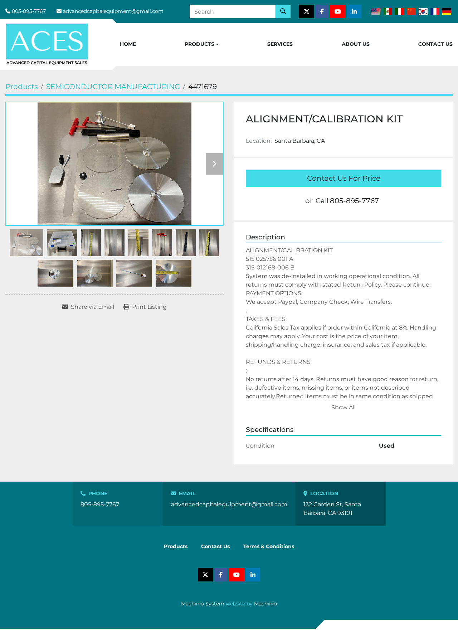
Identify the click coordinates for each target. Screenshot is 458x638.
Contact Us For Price (343, 178)
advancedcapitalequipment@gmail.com (113, 11)
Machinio (265, 603)
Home (128, 44)
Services (280, 44)
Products (199, 44)
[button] (202, 44)
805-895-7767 (29, 11)
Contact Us (435, 44)
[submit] (283, 11)
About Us (356, 44)
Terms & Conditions (268, 546)
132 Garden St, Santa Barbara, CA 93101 (332, 508)
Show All (343, 407)
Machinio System (202, 603)
